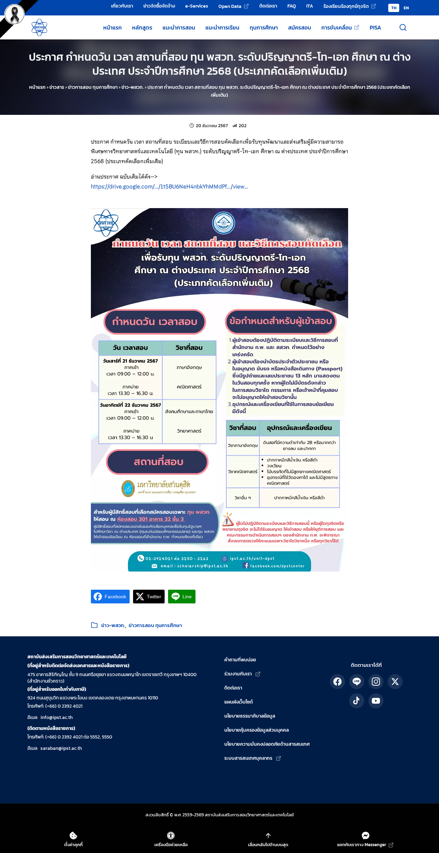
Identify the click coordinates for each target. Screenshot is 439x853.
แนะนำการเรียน (222, 27)
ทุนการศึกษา (264, 27)
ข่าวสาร (56, 87)
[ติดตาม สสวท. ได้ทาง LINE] (356, 681)
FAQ (291, 6)
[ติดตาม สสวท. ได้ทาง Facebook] (337, 681)
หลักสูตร (142, 27)
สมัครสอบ (299, 27)
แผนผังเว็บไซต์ (238, 702)
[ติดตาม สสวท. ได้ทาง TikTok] (356, 700)
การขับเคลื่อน (336, 27)
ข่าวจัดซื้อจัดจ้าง (159, 6)
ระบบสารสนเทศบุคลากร (248, 758)
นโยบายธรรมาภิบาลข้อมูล (249, 716)
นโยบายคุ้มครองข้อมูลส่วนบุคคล (256, 730)
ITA (309, 6)
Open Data (229, 6)
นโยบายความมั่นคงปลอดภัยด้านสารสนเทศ (267, 744)
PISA (375, 27)
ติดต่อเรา (268, 6)
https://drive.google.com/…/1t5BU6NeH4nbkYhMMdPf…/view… (169, 186)
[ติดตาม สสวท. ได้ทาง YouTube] (375, 700)
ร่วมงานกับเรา (238, 673)
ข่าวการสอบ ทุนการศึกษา (93, 87)
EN (406, 8)
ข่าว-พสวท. (132, 87)
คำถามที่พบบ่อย (240, 659)
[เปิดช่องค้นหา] (403, 27)
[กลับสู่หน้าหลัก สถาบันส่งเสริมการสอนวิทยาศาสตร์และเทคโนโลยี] (39, 27)
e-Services (196, 6)
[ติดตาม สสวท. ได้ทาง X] (395, 681)
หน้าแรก (112, 27)
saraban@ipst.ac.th (61, 748)
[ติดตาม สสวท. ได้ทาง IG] (375, 681)
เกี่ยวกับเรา (122, 6)
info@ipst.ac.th (56, 717)
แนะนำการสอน (179, 27)
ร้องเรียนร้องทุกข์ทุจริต (346, 6)
